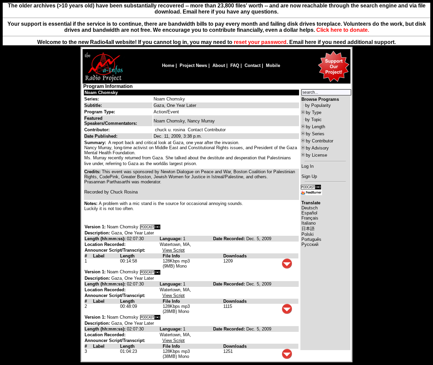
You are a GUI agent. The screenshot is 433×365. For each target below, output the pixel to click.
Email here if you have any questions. (230, 12)
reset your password (260, 42)
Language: (171, 238)
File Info (171, 255)
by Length (315, 126)
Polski (307, 234)
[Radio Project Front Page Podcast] (310, 186)
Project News (193, 65)
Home (168, 65)
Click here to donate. (342, 30)
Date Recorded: (229, 238)
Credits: (93, 171)
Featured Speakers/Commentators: (110, 121)
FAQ (234, 65)
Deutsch (309, 207)
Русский (309, 244)
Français (309, 218)
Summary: (95, 142)
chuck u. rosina (170, 129)
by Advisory (317, 148)
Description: (98, 232)
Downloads (235, 255)
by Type (313, 112)
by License (316, 155)
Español (309, 212)
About (218, 65)
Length (127, 255)
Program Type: (99, 111)
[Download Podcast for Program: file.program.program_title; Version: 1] (150, 226)
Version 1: (95, 226)
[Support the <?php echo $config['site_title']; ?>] (333, 81)
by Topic (313, 119)
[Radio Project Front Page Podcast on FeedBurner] (311, 192)
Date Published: (100, 136)
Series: (91, 98)
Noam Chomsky (101, 92)
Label (99, 255)
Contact (252, 65)
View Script (173, 250)
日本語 (308, 228)
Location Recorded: (105, 244)
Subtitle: (93, 105)
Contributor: (97, 129)
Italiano (308, 223)
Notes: (91, 203)
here (310, 42)
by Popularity (318, 105)
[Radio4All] (104, 81)
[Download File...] (287, 267)
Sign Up (309, 176)
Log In (307, 166)
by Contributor (319, 140)
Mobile (273, 65)
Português (311, 239)
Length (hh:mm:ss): (106, 238)
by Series (315, 133)
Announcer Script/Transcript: (115, 250)
